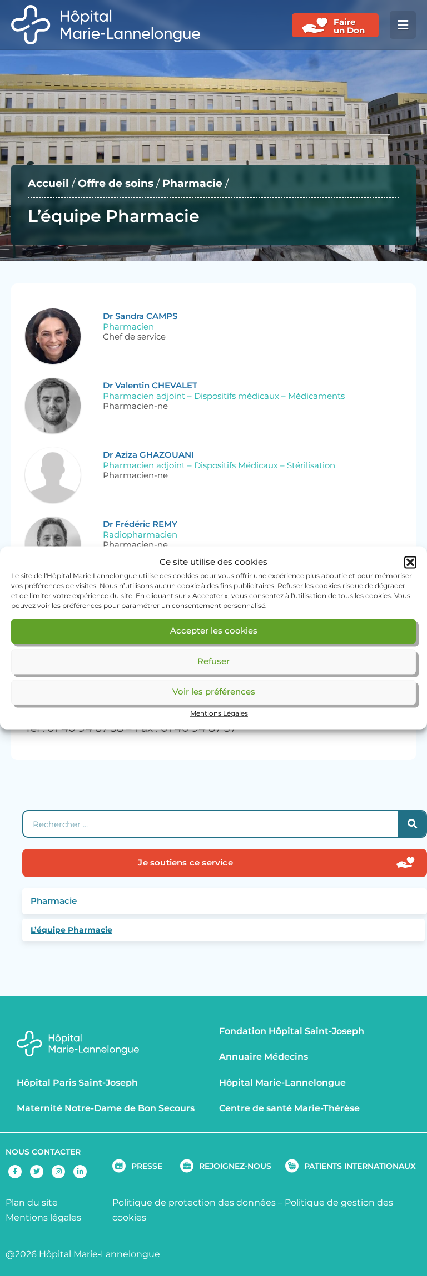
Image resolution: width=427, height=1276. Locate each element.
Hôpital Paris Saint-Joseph (77, 1082)
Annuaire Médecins (263, 1056)
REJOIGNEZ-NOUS (235, 1166)
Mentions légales (43, 1217)
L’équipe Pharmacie (71, 930)
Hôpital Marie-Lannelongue (282, 1082)
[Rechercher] (412, 824)
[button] (410, 562)
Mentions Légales (219, 713)
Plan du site (32, 1202)
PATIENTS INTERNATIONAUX (360, 1166)
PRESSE (146, 1166)
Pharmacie (192, 183)
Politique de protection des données (194, 1202)
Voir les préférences (213, 692)
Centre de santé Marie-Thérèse (289, 1108)
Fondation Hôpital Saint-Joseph (291, 1031)
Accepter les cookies (213, 631)
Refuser (213, 661)
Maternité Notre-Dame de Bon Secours (106, 1108)
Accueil (48, 183)
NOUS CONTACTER (43, 1152)
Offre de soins (115, 183)
